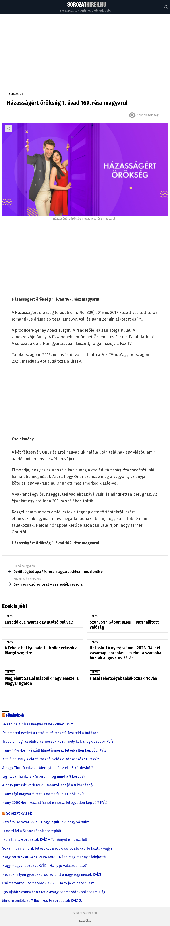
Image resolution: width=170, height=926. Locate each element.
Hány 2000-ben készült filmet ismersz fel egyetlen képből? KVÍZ (54, 803)
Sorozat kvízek (19, 813)
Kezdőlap (85, 920)
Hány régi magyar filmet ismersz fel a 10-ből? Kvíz (43, 794)
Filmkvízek (15, 715)
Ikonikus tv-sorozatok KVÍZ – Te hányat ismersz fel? (45, 840)
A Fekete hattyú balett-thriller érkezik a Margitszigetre (41, 650)
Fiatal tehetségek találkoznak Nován (123, 678)
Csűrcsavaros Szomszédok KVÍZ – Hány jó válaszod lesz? (49, 883)
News (10, 616)
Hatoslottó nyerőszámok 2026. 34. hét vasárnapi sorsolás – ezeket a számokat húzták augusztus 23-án (126, 653)
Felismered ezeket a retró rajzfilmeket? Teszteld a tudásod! (50, 733)
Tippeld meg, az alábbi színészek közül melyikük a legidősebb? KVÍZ (58, 742)
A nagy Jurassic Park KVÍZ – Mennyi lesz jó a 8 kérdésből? (48, 785)
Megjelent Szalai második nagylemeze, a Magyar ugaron (42, 681)
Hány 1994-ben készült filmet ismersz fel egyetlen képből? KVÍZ (54, 750)
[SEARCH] (166, 6)
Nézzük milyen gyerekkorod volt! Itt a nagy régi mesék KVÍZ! (51, 875)
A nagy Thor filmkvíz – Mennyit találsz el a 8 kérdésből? (47, 768)
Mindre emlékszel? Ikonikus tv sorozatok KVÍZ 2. (42, 901)
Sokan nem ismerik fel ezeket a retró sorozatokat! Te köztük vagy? (57, 849)
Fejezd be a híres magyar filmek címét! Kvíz (37, 724)
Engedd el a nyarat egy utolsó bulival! (39, 622)
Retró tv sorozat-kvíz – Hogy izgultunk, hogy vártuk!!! (46, 822)
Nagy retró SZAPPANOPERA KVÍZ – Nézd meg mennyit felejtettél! (55, 857)
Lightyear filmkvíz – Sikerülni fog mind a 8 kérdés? (43, 777)
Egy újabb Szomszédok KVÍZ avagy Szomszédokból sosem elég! (54, 892)
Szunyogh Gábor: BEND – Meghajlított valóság (124, 624)
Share (8, 128)
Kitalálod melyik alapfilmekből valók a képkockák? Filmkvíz (50, 759)
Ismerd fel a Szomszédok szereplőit (31, 831)
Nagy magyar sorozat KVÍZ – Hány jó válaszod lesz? (44, 866)
